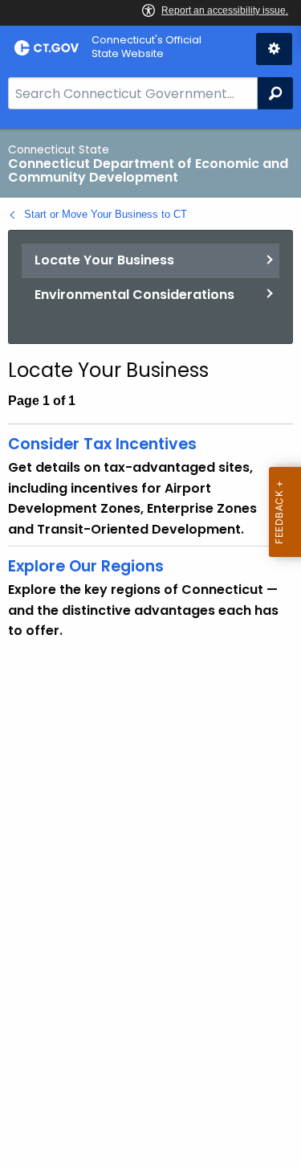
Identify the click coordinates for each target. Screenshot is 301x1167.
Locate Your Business (104, 260)
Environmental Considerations (134, 294)
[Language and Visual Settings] (274, 49)
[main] (150, 648)
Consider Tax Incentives (102, 444)
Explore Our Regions (86, 566)
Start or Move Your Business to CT (105, 214)
